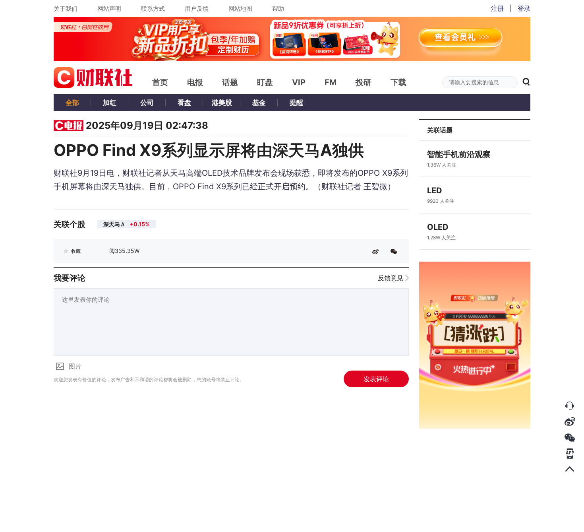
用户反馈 (197, 8)
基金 (259, 103)
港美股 (222, 103)
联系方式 (153, 8)
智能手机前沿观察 (459, 154)
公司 (147, 103)
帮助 (278, 8)
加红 (109, 103)
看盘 (184, 103)
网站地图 (240, 8)
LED (434, 190)
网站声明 (109, 8)
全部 (72, 103)
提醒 (296, 103)
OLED (438, 227)
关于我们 (65, 8)
